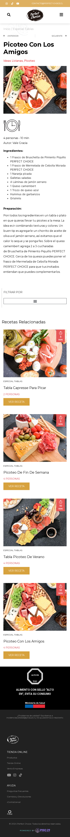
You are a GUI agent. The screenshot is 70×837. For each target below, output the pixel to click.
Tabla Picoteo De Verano (23, 557)
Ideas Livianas (13, 60)
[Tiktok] (12, 3)
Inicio (6, 29)
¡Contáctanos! (14, 802)
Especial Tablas (23, 29)
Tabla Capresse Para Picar (24, 388)
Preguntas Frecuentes (17, 791)
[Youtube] (17, 3)
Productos (12, 757)
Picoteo (29, 60)
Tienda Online (14, 763)
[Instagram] (6, 3)
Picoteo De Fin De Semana (26, 472)
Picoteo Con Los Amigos (23, 641)
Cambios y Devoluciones (19, 796)
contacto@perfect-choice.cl (47, 3)
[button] (35, 301)
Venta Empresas (15, 768)
